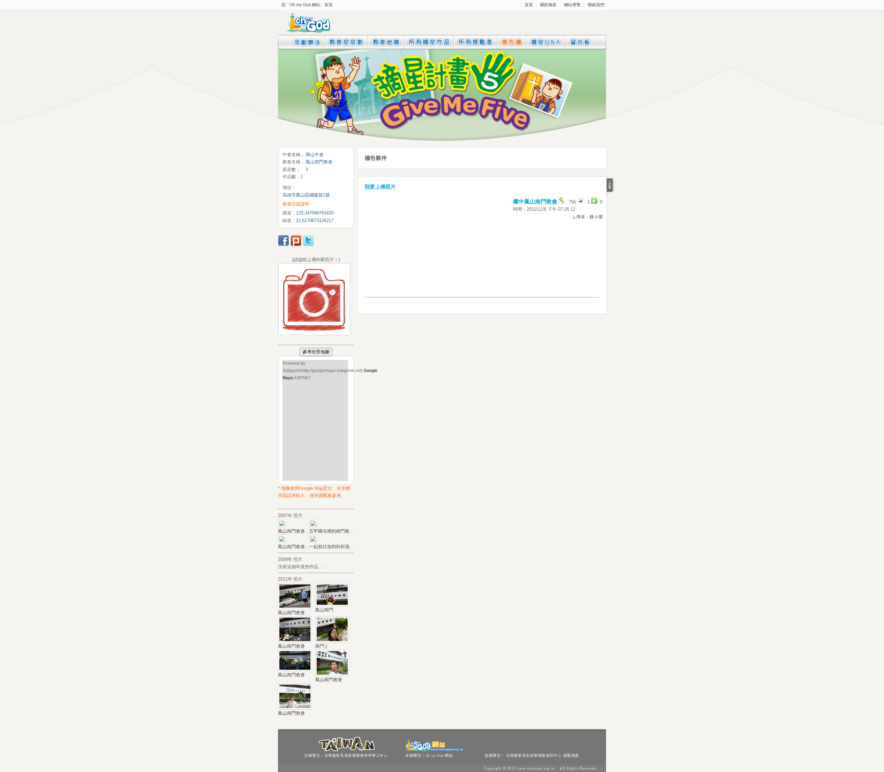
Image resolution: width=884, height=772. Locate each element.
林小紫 (596, 216)
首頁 (529, 4)
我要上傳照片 (380, 187)
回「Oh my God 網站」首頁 (307, 4)
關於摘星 (548, 4)
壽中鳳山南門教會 (535, 201)
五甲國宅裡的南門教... (331, 531)
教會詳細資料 (295, 204)
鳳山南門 (324, 609)
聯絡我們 (596, 4)
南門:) (321, 646)
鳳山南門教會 (291, 612)
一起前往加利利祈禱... (331, 546)
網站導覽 (572, 4)
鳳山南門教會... (293, 531)
